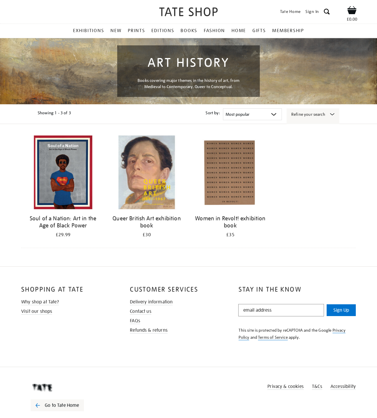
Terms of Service (273, 337)
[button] (326, 12)
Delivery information (151, 302)
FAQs (135, 321)
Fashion (214, 31)
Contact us (140, 311)
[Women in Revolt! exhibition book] (230, 173)
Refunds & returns (149, 330)
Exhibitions (88, 31)
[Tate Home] (68, 388)
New (115, 31)
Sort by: (213, 112)
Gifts (259, 31)
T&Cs (317, 386)
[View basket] (352, 11)
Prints (136, 31)
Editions (162, 31)
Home (239, 31)
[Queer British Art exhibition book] (146, 173)
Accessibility (343, 386)
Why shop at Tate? (40, 302)
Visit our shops (36, 311)
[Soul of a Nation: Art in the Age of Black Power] (63, 173)
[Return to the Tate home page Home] (188, 12)
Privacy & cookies (285, 386)
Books (189, 31)
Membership (288, 31)
